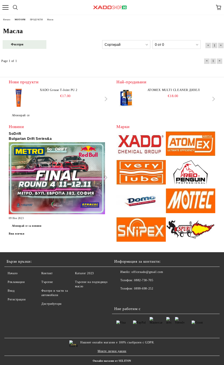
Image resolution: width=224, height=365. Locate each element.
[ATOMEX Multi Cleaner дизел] (126, 98)
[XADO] (141, 144)
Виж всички (16, 233)
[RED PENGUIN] (190, 173)
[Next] (105, 99)
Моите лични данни (112, 351)
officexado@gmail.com (147, 272)
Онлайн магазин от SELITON (112, 360)
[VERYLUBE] (141, 173)
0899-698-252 (143, 288)
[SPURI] (190, 230)
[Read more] (57, 179)
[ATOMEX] (190, 144)
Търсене (47, 282)
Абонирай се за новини (27, 225)
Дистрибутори (51, 303)
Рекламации (16, 282)
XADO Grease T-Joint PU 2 (58, 90)
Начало (13, 273)
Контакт (47, 273)
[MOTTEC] (190, 201)
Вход (11, 290)
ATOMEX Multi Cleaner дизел (173, 90)
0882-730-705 (143, 280)
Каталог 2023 (84, 273)
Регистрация (16, 299)
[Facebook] (119, 297)
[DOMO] (141, 201)
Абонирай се (21, 115)
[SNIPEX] (141, 230)
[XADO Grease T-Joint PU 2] (18, 98)
